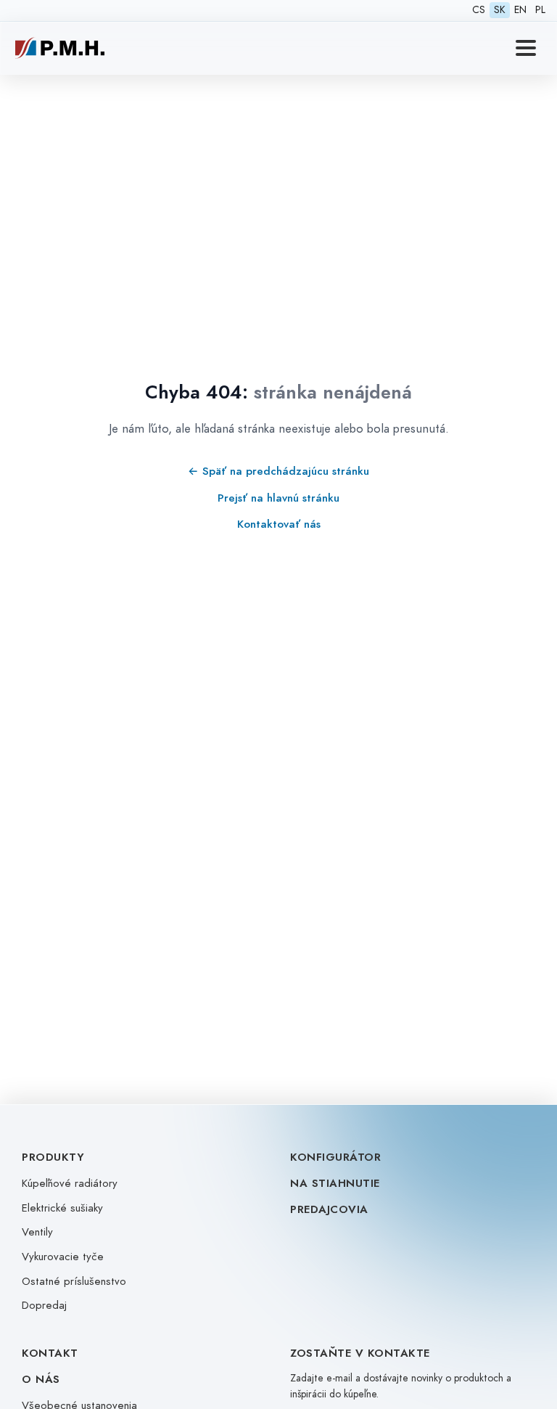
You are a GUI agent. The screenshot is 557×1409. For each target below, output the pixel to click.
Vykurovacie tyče (63, 1256)
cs (478, 10)
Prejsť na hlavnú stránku (278, 497)
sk (500, 10)
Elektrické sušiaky (62, 1208)
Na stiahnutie (335, 1183)
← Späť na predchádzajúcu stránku (278, 470)
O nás (41, 1379)
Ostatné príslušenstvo (74, 1281)
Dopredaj (44, 1305)
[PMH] (59, 48)
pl (540, 10)
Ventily (37, 1232)
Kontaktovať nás (279, 523)
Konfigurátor (335, 1157)
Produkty (53, 1157)
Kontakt (50, 1353)
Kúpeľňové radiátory (69, 1183)
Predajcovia (329, 1209)
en (520, 10)
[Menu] (526, 48)
